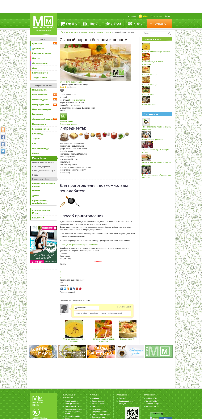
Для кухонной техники (42, 119)
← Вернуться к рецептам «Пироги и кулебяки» (79, 245)
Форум (122, 398)
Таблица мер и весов (68, 124)
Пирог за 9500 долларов (152, 140)
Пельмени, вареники (41, 167)
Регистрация (156, 16)
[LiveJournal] (74, 289)
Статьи (95, 406)
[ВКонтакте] (61, 289)
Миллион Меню (66, 121)
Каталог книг (38, 218)
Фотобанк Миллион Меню (41, 211)
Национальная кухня (41, 109)
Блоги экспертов (40, 73)
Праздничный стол (72, 406)
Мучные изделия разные (43, 163)
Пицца (35, 175)
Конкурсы (123, 404)
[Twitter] (64, 289)
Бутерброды (38, 134)
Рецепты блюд (72, 32)
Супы (34, 143)
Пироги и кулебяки (103, 32)
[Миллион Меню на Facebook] (3, 137)
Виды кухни (37, 114)
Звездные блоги (39, 77)
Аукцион (132, 16)
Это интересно (98, 401)
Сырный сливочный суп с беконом (156, 52)
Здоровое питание (99, 412)
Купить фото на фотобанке (71, 82)
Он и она (36, 58)
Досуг (35, 68)
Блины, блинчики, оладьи (43, 171)
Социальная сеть (126, 401)
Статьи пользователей (101, 414)
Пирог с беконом (149, 105)
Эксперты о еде (98, 417)
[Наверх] (3, 164)
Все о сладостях (39, 94)
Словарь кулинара (72, 404)
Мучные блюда (87, 32)
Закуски (35, 138)
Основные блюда (40, 148)
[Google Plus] (77, 289)
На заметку (96, 409)
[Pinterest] (80, 289)
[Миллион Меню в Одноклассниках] (3, 130)
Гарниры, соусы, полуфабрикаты (40, 201)
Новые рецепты (39, 90)
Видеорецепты (39, 124)
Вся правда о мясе (40, 104)
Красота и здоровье (41, 53)
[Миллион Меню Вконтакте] (3, 144)
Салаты (35, 153)
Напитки (36, 190)
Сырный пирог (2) (149, 85)
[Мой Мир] (71, 289)
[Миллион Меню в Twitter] (3, 151)
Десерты (36, 195)
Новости (95, 398)
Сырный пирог (148, 95)
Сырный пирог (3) (127, 339)
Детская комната (39, 63)
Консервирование (40, 129)
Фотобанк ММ (151, 401)
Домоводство (38, 48)
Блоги (43, 39)
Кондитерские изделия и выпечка (43, 184)
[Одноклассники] (68, 289)
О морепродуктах (40, 99)
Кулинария (37, 43)
